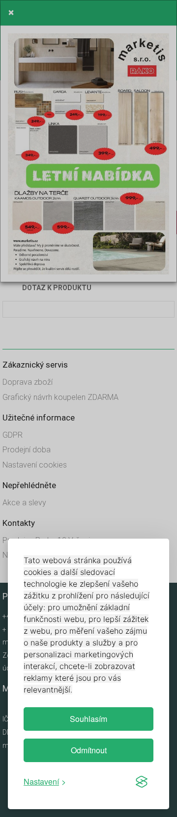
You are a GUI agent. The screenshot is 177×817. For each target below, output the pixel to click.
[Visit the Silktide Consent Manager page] (141, 781)
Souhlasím (88, 718)
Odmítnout (89, 750)
